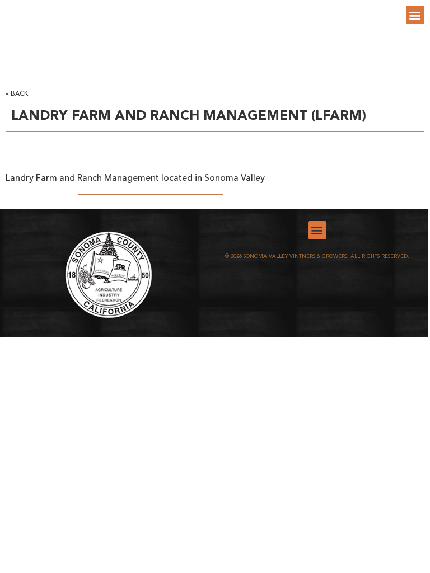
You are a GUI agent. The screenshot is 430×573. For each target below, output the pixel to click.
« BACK (17, 94)
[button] (415, 15)
